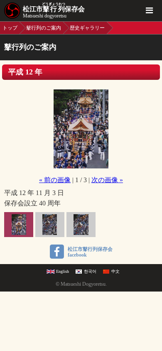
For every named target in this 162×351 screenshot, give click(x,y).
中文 (115, 271)
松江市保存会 (54, 10)
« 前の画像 (55, 179)
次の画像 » (107, 179)
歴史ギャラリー (87, 28)
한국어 (90, 271)
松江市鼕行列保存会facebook (90, 252)
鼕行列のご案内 (43, 28)
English (62, 271)
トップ (9, 28)
